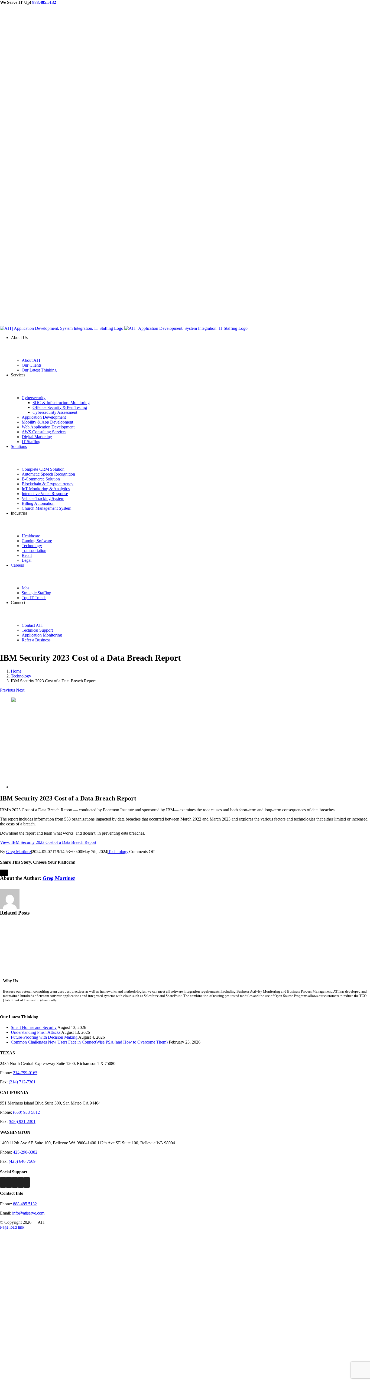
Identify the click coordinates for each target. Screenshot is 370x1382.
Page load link (12, 1227)
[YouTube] (27, 1182)
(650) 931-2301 (22, 1121)
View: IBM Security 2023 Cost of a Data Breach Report (48, 842)
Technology (118, 851)
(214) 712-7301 (22, 1082)
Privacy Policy (59, 1222)
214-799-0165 (25, 1072)
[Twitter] (9, 1182)
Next (20, 690)
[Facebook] (3, 1182)
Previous (7, 690)
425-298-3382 (25, 1152)
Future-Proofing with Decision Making (44, 1037)
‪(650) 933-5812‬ (26, 1112)
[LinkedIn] (21, 1182)
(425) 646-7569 (22, 1161)
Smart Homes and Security (34, 1027)
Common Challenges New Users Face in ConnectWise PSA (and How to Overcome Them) (89, 1042)
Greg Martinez (18, 851)
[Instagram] (15, 1182)
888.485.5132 (44, 2)
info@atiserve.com (28, 1213)
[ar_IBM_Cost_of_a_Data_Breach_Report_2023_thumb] (92, 786)
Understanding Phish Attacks (35, 1032)
